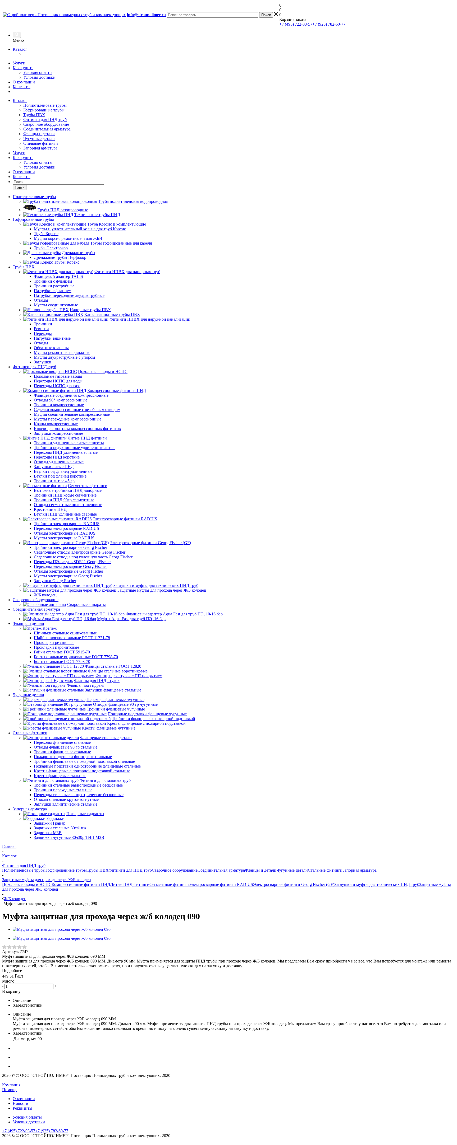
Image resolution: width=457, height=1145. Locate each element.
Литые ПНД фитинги (129, 884)
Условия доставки (39, 77)
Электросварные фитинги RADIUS (221, 884)
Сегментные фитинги (169, 884)
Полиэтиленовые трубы (45, 105)
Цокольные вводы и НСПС (27, 884)
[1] (4, 947)
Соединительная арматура (47, 129)
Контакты (21, 87)
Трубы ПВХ (34, 115)
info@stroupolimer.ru (146, 14)
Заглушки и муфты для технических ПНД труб (376, 884)
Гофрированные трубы (44, 110)
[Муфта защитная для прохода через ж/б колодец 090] (62, 929)
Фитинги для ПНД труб (45, 119)
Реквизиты (22, 1108)
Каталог (20, 49)
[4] (19, 947)
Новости (20, 1103)
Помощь (9, 1089)
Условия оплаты (37, 72)
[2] (9, 947)
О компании (24, 82)
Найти (19, 187)
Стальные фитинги (40, 143)
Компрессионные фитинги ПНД (81, 884)
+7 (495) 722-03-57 (295, 24)
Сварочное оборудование (46, 124)
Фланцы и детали (39, 134)
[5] (24, 947)
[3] (14, 947)
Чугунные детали (39, 138)
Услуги (19, 63)
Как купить (23, 68)
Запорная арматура (40, 148)
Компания (11, 1085)
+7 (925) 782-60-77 (328, 24)
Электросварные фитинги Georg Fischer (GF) (293, 884)
